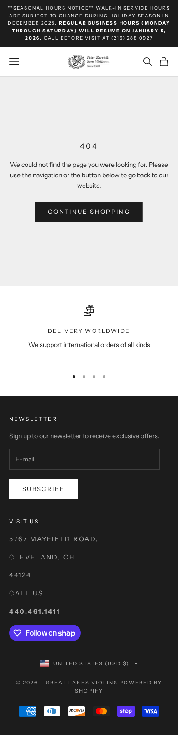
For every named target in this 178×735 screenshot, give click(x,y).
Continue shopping (89, 211)
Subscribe (43, 488)
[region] (89, 333)
